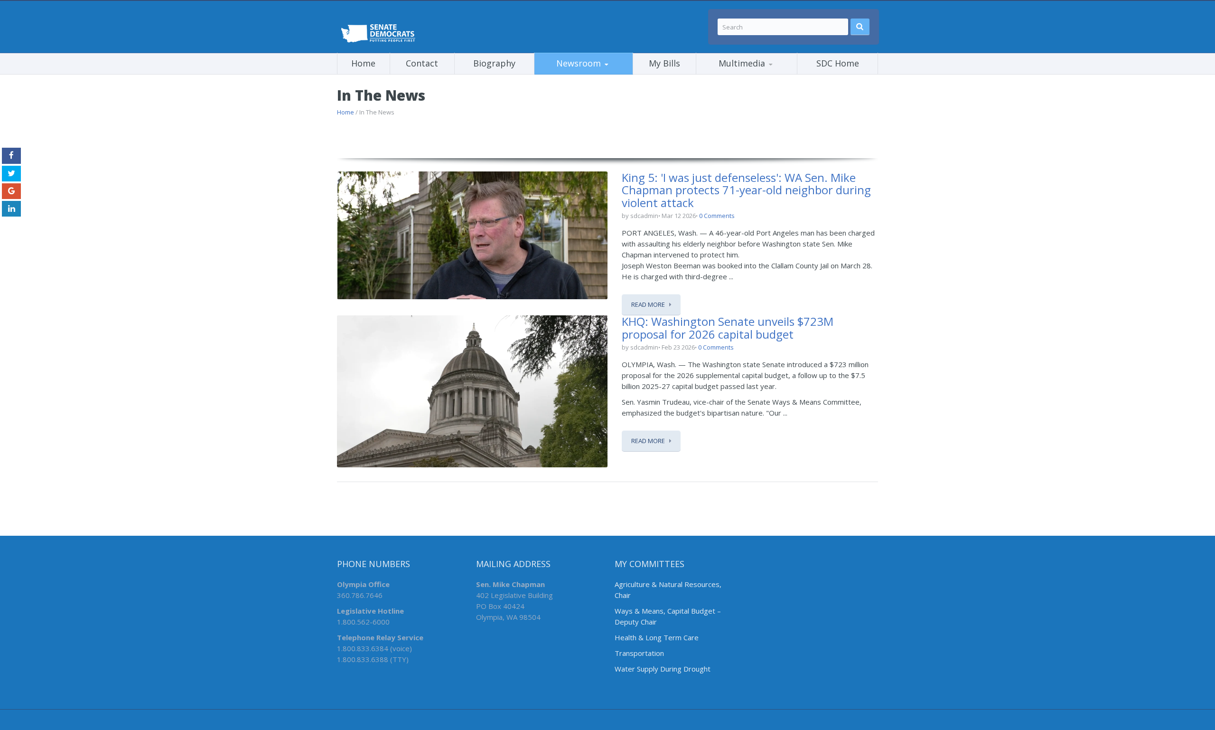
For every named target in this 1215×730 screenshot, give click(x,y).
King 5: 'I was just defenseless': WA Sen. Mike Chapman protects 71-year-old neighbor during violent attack (746, 190)
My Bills (664, 63)
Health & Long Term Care (657, 637)
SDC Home (837, 63)
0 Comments (717, 215)
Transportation (640, 653)
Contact (422, 63)
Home (363, 63)
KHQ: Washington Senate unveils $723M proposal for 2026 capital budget (727, 327)
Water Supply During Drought (662, 668)
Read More (648, 304)
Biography (494, 63)
